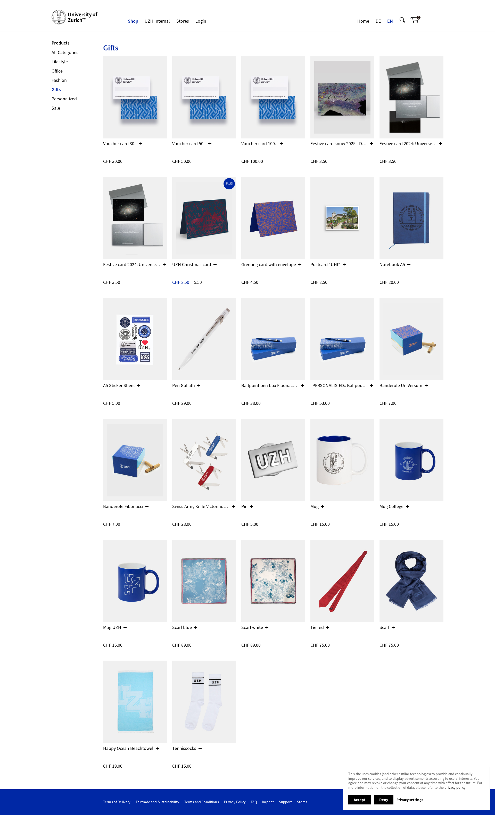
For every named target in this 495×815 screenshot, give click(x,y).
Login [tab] (200, 21)
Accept (359, 800)
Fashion (59, 80)
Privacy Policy (235, 802)
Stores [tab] (182, 21)
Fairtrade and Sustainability (157, 802)
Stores (302, 802)
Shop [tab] (133, 21)
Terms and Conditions (201, 802)
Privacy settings (410, 800)
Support (285, 802)
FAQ (254, 802)
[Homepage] (75, 17)
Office (57, 71)
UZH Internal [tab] (157, 21)
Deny (383, 800)
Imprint (268, 802)
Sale (56, 108)
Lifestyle (60, 62)
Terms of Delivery (117, 802)
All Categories (65, 52)
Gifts (56, 89)
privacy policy (455, 787)
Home (363, 21)
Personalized (64, 99)
